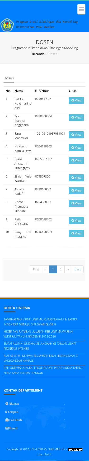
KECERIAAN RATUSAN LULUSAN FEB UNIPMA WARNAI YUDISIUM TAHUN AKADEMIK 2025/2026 (38, 333)
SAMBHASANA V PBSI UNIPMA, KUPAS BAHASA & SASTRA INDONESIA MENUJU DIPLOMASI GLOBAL (40, 321)
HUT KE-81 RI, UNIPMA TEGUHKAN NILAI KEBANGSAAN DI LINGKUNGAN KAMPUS (41, 358)
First (36, 269)
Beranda (38, 54)
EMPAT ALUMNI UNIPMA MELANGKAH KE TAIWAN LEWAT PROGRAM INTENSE (40, 346)
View (77, 100)
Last (77, 269)
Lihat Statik (44, 454)
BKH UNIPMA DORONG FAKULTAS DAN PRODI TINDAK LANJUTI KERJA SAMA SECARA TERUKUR (43, 370)
